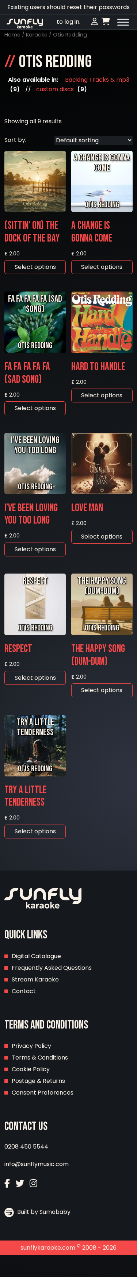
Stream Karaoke (35, 979)
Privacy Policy (31, 1046)
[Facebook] (7, 1183)
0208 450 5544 (26, 1146)
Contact (24, 991)
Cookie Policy (31, 1069)
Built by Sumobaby (43, 1212)
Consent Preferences (42, 1092)
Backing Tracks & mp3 (97, 80)
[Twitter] (19, 1183)
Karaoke (36, 34)
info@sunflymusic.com (36, 1164)
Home (12, 34)
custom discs (55, 89)
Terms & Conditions (40, 1057)
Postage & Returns (38, 1081)
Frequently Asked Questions (52, 968)
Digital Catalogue (36, 956)
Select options (35, 267)
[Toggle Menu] (123, 22)
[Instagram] (33, 1183)
